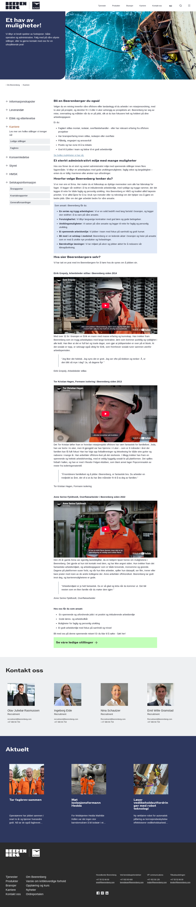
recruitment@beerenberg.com (19, 719)
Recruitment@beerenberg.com (113, 719)
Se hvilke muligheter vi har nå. (69, 155)
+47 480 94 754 (13, 722)
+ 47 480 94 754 (107, 722)
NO (170, 6)
